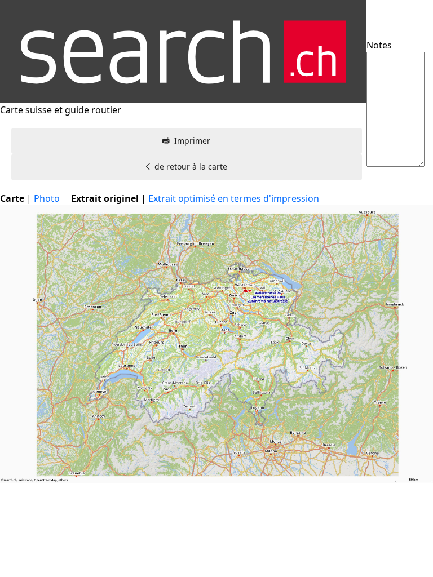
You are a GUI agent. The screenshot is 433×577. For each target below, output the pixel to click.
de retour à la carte (190, 166)
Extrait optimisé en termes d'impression (233, 198)
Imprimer (192, 140)
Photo (47, 198)
